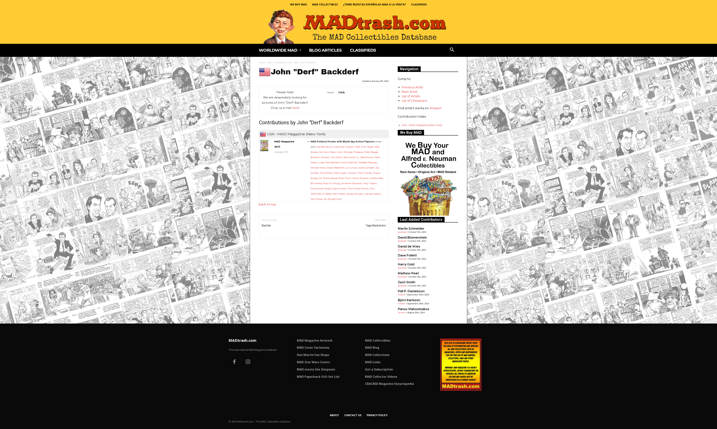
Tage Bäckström (376, 225)
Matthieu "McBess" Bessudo (362, 162)
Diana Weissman (336, 167)
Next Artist (410, 92)
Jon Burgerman (332, 199)
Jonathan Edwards (351, 183)
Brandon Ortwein (320, 157)
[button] (452, 50)
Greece (402, 312)
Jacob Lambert (366, 167)
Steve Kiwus (366, 157)
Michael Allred (318, 167)
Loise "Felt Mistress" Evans (333, 162)
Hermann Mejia (327, 152)
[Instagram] (248, 362)
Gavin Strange (344, 152)
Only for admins (272, 245)
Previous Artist (412, 87)
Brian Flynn (345, 178)
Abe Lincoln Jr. (351, 157)
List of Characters (414, 100)
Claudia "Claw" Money (360, 172)
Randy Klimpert (354, 193)
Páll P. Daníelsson (411, 291)
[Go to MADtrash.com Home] (358, 26)
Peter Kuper (340, 172)
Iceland (401, 294)
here (295, 108)
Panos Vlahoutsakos (413, 309)
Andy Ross (338, 146)
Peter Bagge (371, 152)
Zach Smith (406, 282)
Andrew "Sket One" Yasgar (359, 146)
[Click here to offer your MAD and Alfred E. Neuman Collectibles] (428, 214)
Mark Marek (338, 193)
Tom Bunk (336, 157)
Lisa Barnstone (324, 146)
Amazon (435, 108)
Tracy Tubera (369, 183)
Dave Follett (407, 255)
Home (262, 62)
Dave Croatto (339, 188)
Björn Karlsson (409, 300)
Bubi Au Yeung (332, 183)
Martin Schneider (411, 228)
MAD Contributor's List (280, 62)
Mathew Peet (408, 273)
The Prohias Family (358, 188)
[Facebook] (234, 362)
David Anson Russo (321, 188)
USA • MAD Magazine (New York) (422, 125)
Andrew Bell (376, 178)
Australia (402, 232)
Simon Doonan (360, 178)
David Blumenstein (412, 237)
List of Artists (411, 96)
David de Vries (409, 246)
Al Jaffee (326, 193)
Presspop (358, 152)
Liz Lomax (351, 167)
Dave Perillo (326, 172)
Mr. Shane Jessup (328, 178)
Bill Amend (316, 183)
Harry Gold (406, 264)
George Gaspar (372, 193)
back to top (267, 204)
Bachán (266, 225)
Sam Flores (316, 199)
